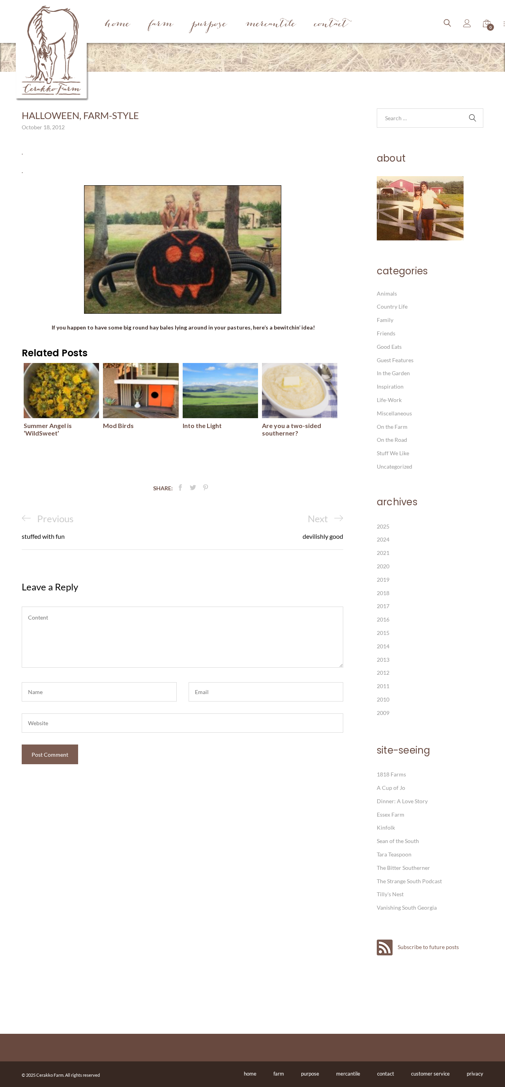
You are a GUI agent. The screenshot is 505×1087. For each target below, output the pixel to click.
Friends (386, 333)
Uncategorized (394, 466)
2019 (383, 579)
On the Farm (392, 426)
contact (385, 1073)
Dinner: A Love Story (402, 801)
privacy (475, 1073)
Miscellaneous (394, 413)
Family (385, 319)
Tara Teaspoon (394, 854)
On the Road (392, 439)
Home (117, 24)
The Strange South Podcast (409, 881)
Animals (387, 293)
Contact (331, 24)
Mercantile (270, 24)
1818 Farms (391, 774)
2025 (383, 526)
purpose (310, 1073)
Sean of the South (398, 841)
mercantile (348, 1073)
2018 (383, 593)
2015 (383, 632)
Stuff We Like (393, 453)
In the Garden (393, 373)
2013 (383, 659)
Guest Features (395, 360)
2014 (383, 646)
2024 (383, 539)
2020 (383, 566)
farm (278, 1073)
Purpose (209, 24)
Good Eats (389, 346)
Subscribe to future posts (428, 947)
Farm (161, 24)
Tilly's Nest (390, 894)
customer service (430, 1073)
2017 (383, 606)
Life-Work (389, 399)
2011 (383, 686)
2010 (383, 699)
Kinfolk (386, 827)
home (250, 1073)
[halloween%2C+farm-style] (193, 487)
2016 (383, 619)
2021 (383, 552)
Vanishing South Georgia (407, 907)
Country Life (392, 306)
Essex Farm (390, 814)
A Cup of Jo (391, 787)
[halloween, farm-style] (180, 487)
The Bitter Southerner (403, 867)
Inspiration (390, 386)
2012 (383, 672)
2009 (383, 712)
